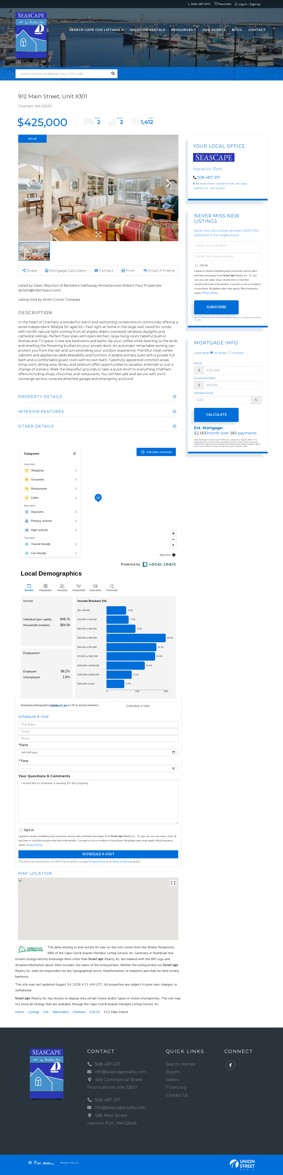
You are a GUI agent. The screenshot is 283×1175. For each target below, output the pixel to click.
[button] (113, 73)
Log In (242, 4)
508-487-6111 (200, 4)
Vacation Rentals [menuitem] (147, 30)
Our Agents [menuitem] (214, 30)
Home (19, 1012)
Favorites (224, 4)
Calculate (216, 415)
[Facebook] (230, 1065)
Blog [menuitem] (237, 30)
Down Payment (205, 378)
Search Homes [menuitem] (180, 1064)
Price (198, 363)
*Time (23, 761)
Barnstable (61, 1012)
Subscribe (216, 307)
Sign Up (255, 4)
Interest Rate (204, 393)
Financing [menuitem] (176, 1087)
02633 (94, 1012)
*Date (23, 745)
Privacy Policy (34, 845)
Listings (33, 1012)
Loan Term (201, 353)
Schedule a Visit (138, 706)
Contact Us (58, 706)
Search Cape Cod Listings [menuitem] (94, 30)
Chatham (79, 1012)
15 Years (237, 353)
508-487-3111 (208, 177)
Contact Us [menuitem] (177, 1095)
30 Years (220, 353)
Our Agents (217, 188)
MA (46, 1012)
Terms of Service (122, 862)
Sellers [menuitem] (172, 1079)
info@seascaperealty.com (120, 1071)
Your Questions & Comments (44, 776)
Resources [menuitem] (182, 30)
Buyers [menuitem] (173, 1071)
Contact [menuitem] (257, 30)
